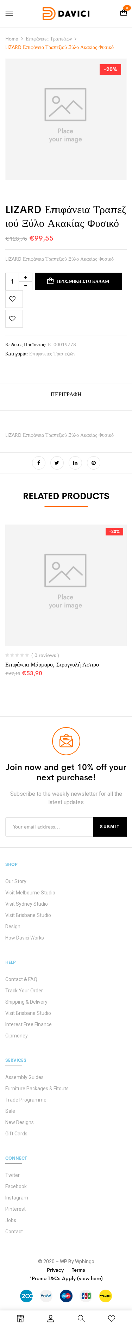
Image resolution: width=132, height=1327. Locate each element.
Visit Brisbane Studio (28, 915)
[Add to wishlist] (14, 299)
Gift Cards (16, 1133)
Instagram (16, 1198)
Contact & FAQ (21, 979)
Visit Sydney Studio (26, 904)
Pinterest (15, 1209)
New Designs (19, 1122)
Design (12, 926)
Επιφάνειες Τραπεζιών (49, 39)
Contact (14, 1231)
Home (11, 39)
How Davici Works (24, 938)
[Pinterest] (93, 463)
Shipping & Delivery (26, 1002)
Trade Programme (25, 1100)
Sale (10, 1111)
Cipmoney (16, 1035)
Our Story (15, 881)
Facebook (16, 1186)
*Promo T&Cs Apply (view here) (66, 1278)
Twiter (12, 1175)
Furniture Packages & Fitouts (37, 1088)
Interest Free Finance (28, 1024)
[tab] (66, 397)
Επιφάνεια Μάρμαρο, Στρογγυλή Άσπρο (52, 664)
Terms (78, 1270)
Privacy (55, 1270)
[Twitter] (57, 463)
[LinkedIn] (75, 463)
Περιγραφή (66, 394)
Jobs (10, 1220)
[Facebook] (38, 463)
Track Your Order (24, 990)
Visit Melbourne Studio (30, 892)
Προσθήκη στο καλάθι (83, 281)
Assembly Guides (24, 1077)
